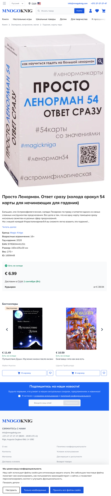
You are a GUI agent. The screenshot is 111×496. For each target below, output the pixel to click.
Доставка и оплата (11, 461)
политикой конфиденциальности (76, 396)
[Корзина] (103, 11)
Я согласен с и (56, 396)
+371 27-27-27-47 (99, 3)
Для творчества (79, 19)
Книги (5, 19)
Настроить (11, 490)
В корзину (26, 373)
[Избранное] (97, 11)
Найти (79, 10)
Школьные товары (46, 19)
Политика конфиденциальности (71, 446)
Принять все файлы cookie (67, 490)
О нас (4, 446)
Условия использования (68, 451)
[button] (7, 329)
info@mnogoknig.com (78, 3)
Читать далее (9, 227)
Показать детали (11, 482)
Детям (63, 19)
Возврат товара (64, 461)
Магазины (7, 456)
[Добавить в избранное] (50, 373)
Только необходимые (35, 490)
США (20, 281)
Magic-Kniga (16, 232)
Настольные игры (22, 19)
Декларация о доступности (69, 456)
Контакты (6, 451)
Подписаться (72, 403)
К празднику (98, 19)
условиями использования (46, 396)
